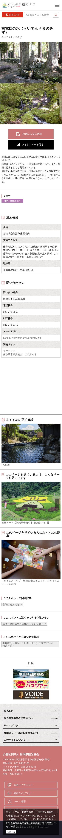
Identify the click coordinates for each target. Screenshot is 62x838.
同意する (11, 831)
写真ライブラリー (23, 785)
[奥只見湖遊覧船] (31, 674)
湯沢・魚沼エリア (12, 200)
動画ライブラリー (23, 793)
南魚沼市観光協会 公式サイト (20, 354)
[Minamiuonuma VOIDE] (31, 695)
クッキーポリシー (47, 822)
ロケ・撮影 (20, 801)
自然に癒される (10, 604)
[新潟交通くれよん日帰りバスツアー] (31, 685)
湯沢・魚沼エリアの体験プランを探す (22, 623)
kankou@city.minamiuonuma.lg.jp (22, 337)
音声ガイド (9, 351)
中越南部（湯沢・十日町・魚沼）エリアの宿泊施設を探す (27, 644)
